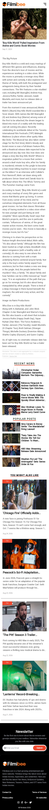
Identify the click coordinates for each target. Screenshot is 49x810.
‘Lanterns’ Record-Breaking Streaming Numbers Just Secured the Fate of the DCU (22, 694)
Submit (39, 748)
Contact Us (6, 792)
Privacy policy (7, 798)
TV (7, 481)
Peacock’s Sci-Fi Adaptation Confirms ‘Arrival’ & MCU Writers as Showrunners (23, 572)
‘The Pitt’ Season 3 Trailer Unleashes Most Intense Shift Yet (24, 635)
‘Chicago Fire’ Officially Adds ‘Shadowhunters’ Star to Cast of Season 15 (23, 513)
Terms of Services (39, 792)
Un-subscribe (41, 798)
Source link (13, 356)
